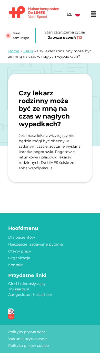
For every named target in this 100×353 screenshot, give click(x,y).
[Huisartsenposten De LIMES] (34, 13)
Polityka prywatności (27, 332)
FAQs (28, 51)
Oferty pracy (19, 251)
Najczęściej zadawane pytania (35, 244)
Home (13, 51)
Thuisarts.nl (18, 289)
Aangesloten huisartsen (30, 294)
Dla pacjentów (21, 237)
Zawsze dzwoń (65, 37)
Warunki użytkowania (27, 339)
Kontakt (15, 265)
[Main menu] (93, 13)
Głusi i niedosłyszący (27, 283)
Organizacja (19, 258)
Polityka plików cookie (28, 345)
